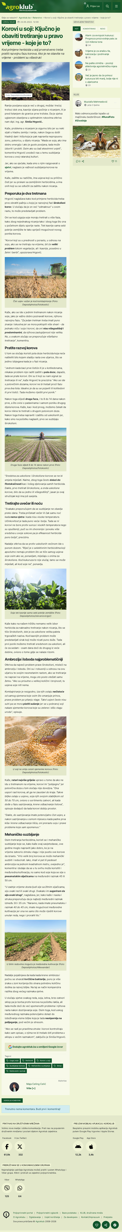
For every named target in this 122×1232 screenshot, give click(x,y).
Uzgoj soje (14, 1060)
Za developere (70, 1217)
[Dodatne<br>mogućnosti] (115, 1225)
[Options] (115, 102)
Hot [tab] (76, 29)
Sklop (59, 1066)
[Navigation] (116, 6)
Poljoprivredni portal (23, 1213)
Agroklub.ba (24, 18)
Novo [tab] (102, 29)
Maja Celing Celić (36, 1083)
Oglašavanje (35, 1217)
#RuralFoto (108, 116)
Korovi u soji (44, 1060)
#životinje (81, 120)
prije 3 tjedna (93, 105)
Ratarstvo (37, 18)
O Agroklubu (19, 1217)
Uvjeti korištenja (52, 1217)
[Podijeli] (106, 1225)
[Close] (107, 6)
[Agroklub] (19, 6)
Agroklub (40, 1221)
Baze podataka (69, 1213)
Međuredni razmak (17, 1071)
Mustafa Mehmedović (95, 101)
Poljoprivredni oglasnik (48, 1213)
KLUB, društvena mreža (91, 1213)
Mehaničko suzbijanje (40, 1066)
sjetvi (8, 167)
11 (116, 161)
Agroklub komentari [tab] (12, 1100)
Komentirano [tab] (89, 29)
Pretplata (108, 1217)
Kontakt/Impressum (90, 1217)
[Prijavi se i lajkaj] (97, 1225)
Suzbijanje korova (17, 1066)
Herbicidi (29, 1060)
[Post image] (96, 141)
